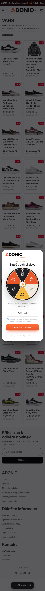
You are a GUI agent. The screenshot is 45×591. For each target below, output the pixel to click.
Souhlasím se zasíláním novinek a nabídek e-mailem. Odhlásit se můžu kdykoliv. (24, 320)
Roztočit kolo (22, 327)
